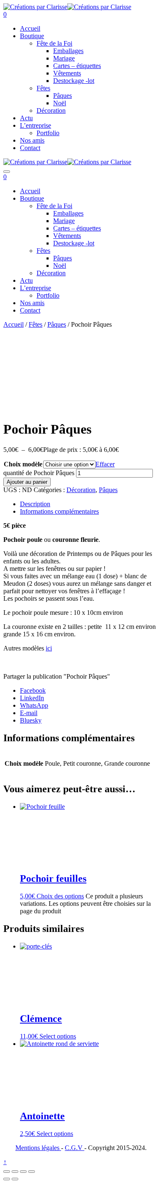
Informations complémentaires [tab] (59, 511)
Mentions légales (38, 1147)
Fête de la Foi (54, 43)
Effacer (105, 464)
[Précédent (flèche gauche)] (6, 1179)
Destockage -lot (73, 80)
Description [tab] (35, 503)
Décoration (51, 110)
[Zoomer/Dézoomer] (6, 1171)
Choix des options (60, 896)
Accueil (30, 28)
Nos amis (32, 140)
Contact (30, 147)
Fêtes (43, 88)
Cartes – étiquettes (77, 65)
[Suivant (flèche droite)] (15, 1179)
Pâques (62, 95)
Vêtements (67, 73)
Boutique (32, 35)
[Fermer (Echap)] (31, 1171)
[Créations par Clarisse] (35, 6)
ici (49, 648)
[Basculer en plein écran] (15, 1171)
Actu (26, 117)
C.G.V (74, 1147)
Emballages (68, 50)
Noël (59, 103)
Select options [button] (57, 1036)
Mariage (64, 58)
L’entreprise (35, 125)
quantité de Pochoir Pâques (38, 472)
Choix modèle (23, 464)
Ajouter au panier (27, 482)
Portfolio (48, 132)
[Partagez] (23, 1171)
